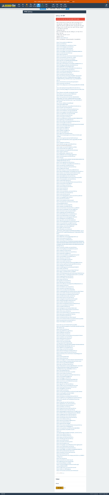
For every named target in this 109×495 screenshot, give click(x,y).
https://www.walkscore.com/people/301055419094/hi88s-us (70, 283)
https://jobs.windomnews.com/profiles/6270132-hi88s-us (69, 106)
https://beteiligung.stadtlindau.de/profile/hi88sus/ (67, 65)
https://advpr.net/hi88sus (62, 279)
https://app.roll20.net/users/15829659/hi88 (66, 220)
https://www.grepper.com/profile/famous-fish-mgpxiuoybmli (69, 444)
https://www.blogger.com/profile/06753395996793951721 (69, 51)
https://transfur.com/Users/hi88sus (64, 107)
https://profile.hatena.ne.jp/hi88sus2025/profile (67, 224)
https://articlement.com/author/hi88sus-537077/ (67, 396)
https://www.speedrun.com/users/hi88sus (65, 69)
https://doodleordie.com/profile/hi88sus (65, 218)
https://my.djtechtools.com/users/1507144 (66, 113)
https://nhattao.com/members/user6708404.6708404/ (68, 173)
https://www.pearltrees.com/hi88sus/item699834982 (68, 428)
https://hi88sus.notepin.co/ (63, 382)
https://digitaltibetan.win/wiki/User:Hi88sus (66, 403)
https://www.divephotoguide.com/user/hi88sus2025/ (68, 221)
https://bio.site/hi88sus (62, 458)
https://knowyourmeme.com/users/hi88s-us (66, 320)
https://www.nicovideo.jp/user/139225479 (66, 290)
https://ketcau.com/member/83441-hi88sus (66, 420)
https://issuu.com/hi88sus (62, 188)
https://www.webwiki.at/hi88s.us (64, 419)
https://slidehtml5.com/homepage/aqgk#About (67, 154)
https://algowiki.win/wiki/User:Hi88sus (65, 384)
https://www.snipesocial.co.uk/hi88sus (65, 62)
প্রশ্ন (22, 6)
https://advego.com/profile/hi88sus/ (64, 206)
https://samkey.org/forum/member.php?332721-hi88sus (69, 264)
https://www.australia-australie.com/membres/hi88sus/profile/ (70, 318)
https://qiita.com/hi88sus (62, 54)
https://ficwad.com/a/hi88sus (63, 198)
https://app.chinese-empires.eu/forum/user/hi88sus (68, 309)
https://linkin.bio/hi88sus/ (62, 358)
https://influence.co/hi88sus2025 (64, 250)
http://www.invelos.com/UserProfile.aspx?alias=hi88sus (68, 121)
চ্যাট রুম (53, 6)
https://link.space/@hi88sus (63, 132)
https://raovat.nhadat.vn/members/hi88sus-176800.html (69, 361)
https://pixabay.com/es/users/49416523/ (65, 226)
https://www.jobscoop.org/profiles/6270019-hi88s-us (68, 71)
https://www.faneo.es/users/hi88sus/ (65, 115)
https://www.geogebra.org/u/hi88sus (65, 197)
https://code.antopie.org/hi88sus (64, 180)
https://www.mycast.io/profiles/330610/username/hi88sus (69, 182)
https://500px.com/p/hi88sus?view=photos (66, 59)
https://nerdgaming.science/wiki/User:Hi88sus (66, 414)
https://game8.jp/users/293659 (63, 423)
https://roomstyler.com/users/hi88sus (65, 192)
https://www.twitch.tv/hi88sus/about (65, 48)
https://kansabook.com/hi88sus (63, 334)
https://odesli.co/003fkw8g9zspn (64, 469)
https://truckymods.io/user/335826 (64, 183)
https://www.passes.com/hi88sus (64, 116)
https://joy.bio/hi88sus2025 (63, 454)
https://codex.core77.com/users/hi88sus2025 (66, 467)
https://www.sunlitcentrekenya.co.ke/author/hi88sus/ (68, 312)
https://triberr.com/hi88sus (63, 390)
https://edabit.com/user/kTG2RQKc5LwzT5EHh (67, 147)
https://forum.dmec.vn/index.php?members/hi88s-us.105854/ (70, 274)
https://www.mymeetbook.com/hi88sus (65, 305)
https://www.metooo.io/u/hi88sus (64, 238)
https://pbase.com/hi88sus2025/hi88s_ (65, 437)
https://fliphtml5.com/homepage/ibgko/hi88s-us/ (67, 236)
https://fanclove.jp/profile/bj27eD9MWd (65, 362)
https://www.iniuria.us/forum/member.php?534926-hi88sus (69, 262)
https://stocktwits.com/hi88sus (63, 83)
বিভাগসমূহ (34, 6)
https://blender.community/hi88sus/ (64, 95)
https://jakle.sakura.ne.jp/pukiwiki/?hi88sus (66, 314)
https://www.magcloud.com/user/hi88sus (65, 162)
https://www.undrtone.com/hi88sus (64, 72)
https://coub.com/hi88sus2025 (63, 194)
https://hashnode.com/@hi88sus (64, 253)
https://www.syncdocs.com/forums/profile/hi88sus (67, 109)
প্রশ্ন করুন (42, 6)
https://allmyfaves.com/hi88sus (63, 258)
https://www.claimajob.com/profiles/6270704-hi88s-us (68, 164)
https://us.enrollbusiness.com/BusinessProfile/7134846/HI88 (70, 118)
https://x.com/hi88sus (61, 44)
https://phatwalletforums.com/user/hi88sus (66, 176)
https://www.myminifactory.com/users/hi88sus (67, 191)
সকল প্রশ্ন (58, 8)
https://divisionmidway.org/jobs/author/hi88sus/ (67, 174)
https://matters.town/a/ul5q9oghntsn (65, 426)
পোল (57, 6)
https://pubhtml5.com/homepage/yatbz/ (65, 66)
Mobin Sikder (105, 493)
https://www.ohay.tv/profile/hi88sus (64, 239)
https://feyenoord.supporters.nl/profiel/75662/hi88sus (68, 375)
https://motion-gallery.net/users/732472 (65, 393)
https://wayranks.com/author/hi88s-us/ (65, 288)
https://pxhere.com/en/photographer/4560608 (67, 217)
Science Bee (96, 493)
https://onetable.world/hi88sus (63, 306)
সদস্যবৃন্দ (38, 6)
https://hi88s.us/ (64, 37)
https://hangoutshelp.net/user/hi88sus (65, 276)
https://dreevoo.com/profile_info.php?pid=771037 (67, 92)
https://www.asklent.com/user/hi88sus (65, 277)
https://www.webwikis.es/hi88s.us (64, 435)
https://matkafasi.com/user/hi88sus (64, 337)
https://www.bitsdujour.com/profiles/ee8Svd (66, 256)
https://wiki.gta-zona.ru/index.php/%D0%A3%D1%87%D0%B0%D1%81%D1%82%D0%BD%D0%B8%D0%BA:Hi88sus (70, 159)
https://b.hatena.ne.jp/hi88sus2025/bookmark (67, 352)
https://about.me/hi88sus (62, 189)
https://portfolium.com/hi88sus (63, 406)
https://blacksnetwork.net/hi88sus (64, 338)
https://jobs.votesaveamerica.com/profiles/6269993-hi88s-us (70, 63)
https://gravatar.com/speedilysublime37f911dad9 (67, 60)
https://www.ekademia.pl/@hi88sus (64, 376)
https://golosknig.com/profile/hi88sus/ (65, 119)
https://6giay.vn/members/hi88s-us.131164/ (66, 271)
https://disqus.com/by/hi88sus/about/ (65, 349)
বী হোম (19, 6)
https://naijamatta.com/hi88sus (63, 332)
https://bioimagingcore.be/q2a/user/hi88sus (66, 447)
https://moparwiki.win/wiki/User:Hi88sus (65, 402)
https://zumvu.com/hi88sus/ (63, 329)
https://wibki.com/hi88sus (62, 268)
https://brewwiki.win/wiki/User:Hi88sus (65, 405)
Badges (67, 8)
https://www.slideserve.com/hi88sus (64, 321)
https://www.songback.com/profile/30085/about (67, 112)
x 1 (64, 488)
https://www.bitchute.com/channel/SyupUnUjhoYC (67, 82)
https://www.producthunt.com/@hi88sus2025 (66, 223)
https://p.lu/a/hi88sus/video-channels (65, 460)
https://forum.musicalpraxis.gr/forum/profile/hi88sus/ (68, 303)
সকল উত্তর (63, 8)
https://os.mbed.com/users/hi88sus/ (64, 53)
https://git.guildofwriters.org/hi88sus (65, 331)
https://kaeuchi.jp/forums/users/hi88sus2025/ (67, 387)
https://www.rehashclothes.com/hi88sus (65, 446)
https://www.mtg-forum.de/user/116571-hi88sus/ (67, 138)
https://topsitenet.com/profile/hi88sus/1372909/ (67, 150)
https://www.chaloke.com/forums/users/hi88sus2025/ (68, 293)
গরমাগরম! (27, 6)
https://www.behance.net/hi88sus (64, 185)
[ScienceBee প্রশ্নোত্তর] (9, 5)
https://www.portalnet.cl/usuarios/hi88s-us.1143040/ (68, 208)
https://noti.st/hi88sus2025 (63, 440)
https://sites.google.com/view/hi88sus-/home (66, 45)
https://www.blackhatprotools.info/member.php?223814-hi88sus (70, 273)
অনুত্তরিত (30, 6)
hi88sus (63, 473)
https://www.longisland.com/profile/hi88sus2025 (67, 249)
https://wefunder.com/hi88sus (63, 142)
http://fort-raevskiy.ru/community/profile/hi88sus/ (68, 170)
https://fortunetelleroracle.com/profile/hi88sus (67, 214)
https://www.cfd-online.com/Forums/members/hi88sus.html (70, 56)
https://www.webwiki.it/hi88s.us (64, 434)
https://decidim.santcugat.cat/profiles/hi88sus (66, 144)
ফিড (47, 8)
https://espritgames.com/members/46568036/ (67, 308)
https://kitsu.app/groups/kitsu (63, 370)
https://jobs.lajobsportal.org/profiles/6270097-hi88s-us (68, 88)
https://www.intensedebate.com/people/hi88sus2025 (68, 255)
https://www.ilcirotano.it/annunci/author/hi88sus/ (68, 270)
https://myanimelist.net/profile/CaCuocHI (65, 429)
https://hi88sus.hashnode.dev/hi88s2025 (65, 451)
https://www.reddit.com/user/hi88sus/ (65, 50)
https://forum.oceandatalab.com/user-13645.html (67, 209)
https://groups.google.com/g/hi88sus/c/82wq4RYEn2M (68, 411)
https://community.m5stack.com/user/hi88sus (67, 252)
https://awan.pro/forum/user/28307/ (65, 186)
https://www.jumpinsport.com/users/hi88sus (66, 179)
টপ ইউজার (65, 6)
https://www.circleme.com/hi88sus (64, 373)
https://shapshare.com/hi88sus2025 (64, 265)
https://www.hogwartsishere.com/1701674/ (66, 215)
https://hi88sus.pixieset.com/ (63, 443)
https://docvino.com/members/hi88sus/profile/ (67, 324)
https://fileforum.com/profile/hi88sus (65, 347)
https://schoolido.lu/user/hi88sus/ (64, 315)
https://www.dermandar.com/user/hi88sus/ (66, 156)
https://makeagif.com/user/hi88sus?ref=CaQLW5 (67, 299)
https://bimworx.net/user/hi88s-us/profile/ (66, 372)
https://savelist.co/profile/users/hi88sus (65, 302)
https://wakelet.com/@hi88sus (63, 130)
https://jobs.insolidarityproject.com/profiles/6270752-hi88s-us (70, 171)
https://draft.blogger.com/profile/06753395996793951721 (69, 449)
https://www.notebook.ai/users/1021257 (65, 200)
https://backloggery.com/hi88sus (64, 378)
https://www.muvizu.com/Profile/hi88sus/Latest (67, 381)
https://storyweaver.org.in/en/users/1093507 (66, 211)
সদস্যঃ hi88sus (42, 8)
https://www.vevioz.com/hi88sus (64, 311)
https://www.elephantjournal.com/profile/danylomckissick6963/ (70, 124)
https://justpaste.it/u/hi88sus (63, 235)
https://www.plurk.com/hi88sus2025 (64, 441)
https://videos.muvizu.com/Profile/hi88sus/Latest (67, 385)
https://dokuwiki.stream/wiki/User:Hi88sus (66, 410)
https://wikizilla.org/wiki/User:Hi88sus (65, 438)
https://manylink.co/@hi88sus (63, 127)
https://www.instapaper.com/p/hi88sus (65, 47)
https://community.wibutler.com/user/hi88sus (67, 247)
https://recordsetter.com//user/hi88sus (65, 287)
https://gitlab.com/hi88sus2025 (63, 227)
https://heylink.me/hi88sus (62, 285)
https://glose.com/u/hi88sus (63, 129)
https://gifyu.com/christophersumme (64, 133)
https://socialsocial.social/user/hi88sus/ (65, 74)
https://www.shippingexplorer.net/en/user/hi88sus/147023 (69, 195)
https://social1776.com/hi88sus (63, 340)
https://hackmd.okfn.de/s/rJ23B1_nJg (65, 148)
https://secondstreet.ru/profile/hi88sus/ (65, 165)
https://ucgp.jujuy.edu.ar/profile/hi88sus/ (65, 212)
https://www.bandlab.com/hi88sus (64, 123)
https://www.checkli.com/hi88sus (64, 261)
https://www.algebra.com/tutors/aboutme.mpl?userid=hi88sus (70, 359)
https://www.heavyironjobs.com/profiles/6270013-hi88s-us (69, 68)
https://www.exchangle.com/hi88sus (64, 259)
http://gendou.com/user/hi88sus (64, 280)
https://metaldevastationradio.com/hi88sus (66, 296)
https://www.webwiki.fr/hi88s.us (64, 422)
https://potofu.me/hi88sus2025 (63, 394)
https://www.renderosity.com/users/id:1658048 (67, 110)
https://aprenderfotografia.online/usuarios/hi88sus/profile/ (69, 177)
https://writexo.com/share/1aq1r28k (64, 205)
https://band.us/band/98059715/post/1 (65, 126)
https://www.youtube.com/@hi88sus (64, 42)
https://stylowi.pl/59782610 (63, 356)
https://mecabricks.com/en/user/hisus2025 (66, 452)
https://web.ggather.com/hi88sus (64, 388)
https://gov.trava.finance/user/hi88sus (65, 364)
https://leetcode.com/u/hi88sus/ (64, 282)
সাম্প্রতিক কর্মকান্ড (52, 8)
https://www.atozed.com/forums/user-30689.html (67, 470)
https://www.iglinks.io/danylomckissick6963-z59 (67, 379)
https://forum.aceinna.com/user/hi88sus (65, 297)
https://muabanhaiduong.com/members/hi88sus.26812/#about (70, 291)
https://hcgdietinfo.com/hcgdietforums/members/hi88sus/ (69, 397)
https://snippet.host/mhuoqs (63, 168)
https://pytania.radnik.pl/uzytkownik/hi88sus (66, 167)
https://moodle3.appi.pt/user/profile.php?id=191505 (68, 267)
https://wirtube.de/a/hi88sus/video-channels (66, 317)
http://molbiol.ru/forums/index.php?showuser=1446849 (68, 413)
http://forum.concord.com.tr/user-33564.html (66, 94)
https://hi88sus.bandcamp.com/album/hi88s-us (67, 350)
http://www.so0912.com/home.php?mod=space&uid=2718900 (70, 335)
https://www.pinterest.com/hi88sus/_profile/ (66, 57)
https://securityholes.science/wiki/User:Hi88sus (67, 417)
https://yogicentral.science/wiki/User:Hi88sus (66, 408)
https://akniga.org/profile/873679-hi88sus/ (66, 300)
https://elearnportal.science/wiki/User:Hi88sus (66, 416)
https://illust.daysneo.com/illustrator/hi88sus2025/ (68, 294)
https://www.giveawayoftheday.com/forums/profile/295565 (69, 391)
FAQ (46, 6)
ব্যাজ (61, 6)
